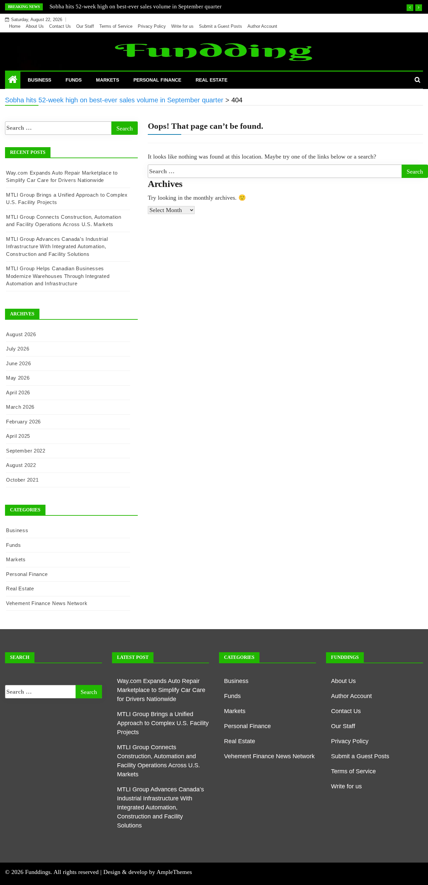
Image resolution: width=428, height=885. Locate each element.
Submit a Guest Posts (220, 26)
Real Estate (211, 80)
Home (14, 26)
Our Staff (85, 26)
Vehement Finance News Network (46, 603)
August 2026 (21, 334)
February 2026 (23, 421)
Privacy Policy (152, 26)
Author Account (262, 26)
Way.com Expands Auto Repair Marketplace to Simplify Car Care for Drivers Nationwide (161, 690)
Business (39, 80)
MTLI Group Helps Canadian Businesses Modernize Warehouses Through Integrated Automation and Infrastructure (57, 276)
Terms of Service (115, 26)
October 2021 (22, 480)
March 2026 (20, 407)
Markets (107, 80)
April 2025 (18, 436)
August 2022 (21, 465)
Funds (74, 80)
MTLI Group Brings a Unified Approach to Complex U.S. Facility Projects (163, 723)
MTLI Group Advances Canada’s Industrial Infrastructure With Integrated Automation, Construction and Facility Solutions (57, 246)
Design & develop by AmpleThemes (147, 872)
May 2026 (18, 378)
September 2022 (25, 451)
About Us (35, 26)
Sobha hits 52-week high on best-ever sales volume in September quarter (135, 6)
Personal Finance (157, 80)
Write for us (182, 26)
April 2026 (18, 392)
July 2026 (17, 349)
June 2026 (18, 363)
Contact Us (60, 26)
